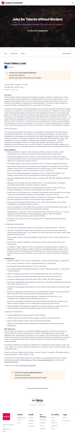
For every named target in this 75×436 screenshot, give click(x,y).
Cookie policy (41, 405)
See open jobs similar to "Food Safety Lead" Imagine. (25, 77)
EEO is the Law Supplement (42, 360)
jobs (5, 53)
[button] (3, 3)
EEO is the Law (26, 360)
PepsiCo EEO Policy (11, 362)
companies (14, 53)
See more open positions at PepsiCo (37, 388)
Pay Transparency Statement (26, 365)
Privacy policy (33, 405)
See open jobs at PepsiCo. (17, 75)
